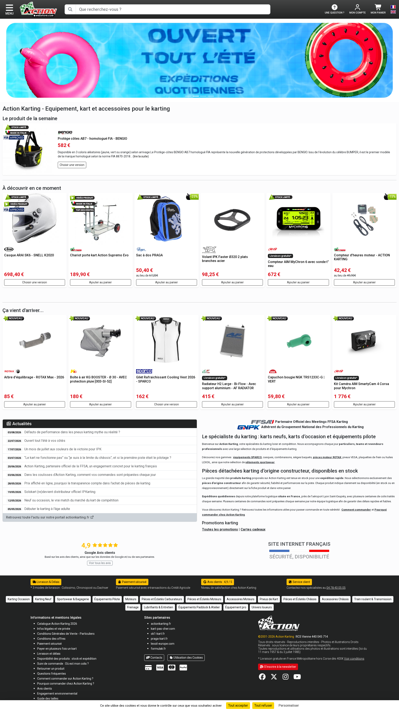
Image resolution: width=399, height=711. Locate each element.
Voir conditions (354, 658)
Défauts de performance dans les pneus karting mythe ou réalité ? (64, 432)
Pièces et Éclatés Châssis (299, 599)
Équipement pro (235, 607)
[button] (47, 698)
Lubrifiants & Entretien (158, 607)
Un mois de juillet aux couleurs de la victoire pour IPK (54, 449)
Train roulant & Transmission (373, 599)
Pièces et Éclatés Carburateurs (162, 599)
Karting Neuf (43, 599)
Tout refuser (263, 705)
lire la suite (141, 156)
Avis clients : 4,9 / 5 (219, 582)
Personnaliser (288, 705)
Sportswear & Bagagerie (73, 599)
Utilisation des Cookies (188, 657)
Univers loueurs (262, 607)
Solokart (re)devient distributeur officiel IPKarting (51, 492)
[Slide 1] (196, 96)
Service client (301, 582)
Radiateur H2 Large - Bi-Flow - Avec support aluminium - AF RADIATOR (229, 386)
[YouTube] (297, 678)
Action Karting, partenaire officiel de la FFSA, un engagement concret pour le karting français (82, 466)
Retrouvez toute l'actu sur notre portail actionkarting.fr (48, 517)
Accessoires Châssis (335, 599)
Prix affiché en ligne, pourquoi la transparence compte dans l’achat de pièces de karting (79, 483)
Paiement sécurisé (134, 582)
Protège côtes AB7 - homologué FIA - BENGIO (92, 139)
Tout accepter (238, 705)
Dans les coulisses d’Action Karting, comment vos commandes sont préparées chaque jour (82, 475)
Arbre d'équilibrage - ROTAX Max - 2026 (34, 377)
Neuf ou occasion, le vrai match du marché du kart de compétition (63, 500)
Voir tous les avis (100, 563)
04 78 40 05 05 (336, 587)
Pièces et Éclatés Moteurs (204, 599)
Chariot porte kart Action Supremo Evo (99, 255)
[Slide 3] (211, 96)
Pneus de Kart (269, 599)
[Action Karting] (38, 9)
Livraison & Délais (47, 582)
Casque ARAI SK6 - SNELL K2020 (29, 255)
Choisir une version (72, 165)
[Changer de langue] (393, 9)
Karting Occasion (19, 599)
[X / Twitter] (274, 678)
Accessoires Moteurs (240, 599)
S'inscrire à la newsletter (280, 666)
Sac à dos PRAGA (149, 255)
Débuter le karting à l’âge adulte (39, 509)
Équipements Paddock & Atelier (199, 607)
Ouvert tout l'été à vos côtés (36, 441)
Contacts (156, 657)
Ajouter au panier (100, 282)
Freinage (133, 607)
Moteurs (130, 599)
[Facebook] (262, 678)
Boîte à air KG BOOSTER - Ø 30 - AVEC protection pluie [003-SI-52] (98, 379)
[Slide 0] (188, 96)
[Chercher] (70, 9)
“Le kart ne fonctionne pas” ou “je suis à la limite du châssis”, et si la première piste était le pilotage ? (89, 458)
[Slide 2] (203, 96)
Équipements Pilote (107, 599)
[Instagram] (285, 678)
